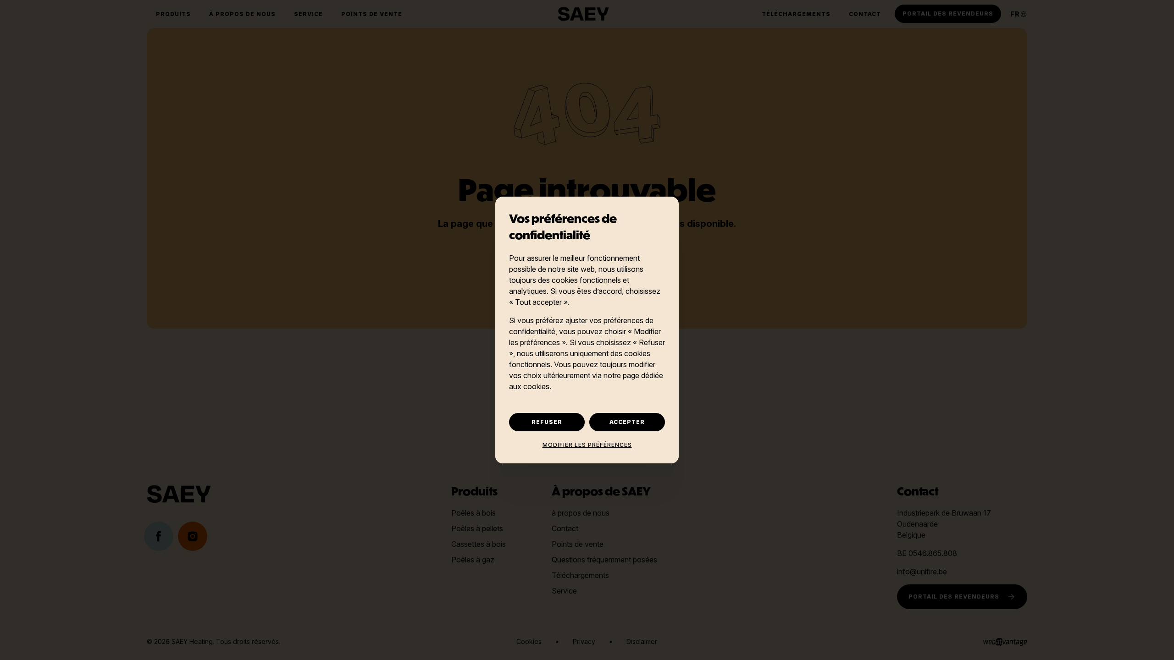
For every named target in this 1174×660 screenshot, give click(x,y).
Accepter (627, 421)
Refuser (547, 421)
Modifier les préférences (587, 444)
